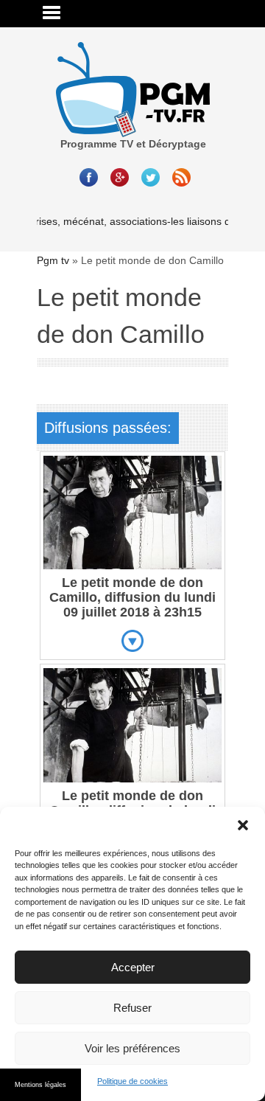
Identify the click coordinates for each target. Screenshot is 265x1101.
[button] (243, 825)
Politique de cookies (132, 1081)
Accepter (133, 967)
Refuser (132, 1007)
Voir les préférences (132, 1048)
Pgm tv (53, 260)
